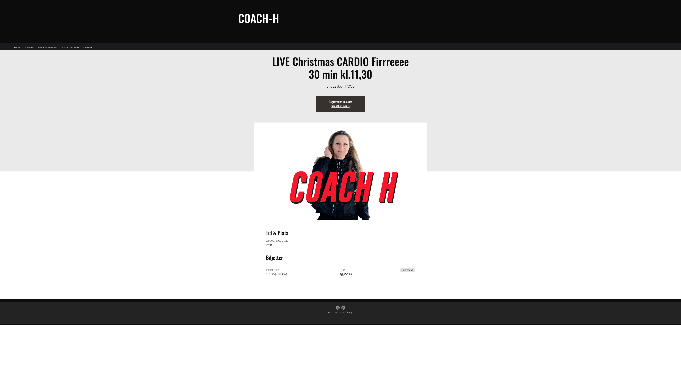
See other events (340, 106)
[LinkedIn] (343, 308)
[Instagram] (338, 308)
